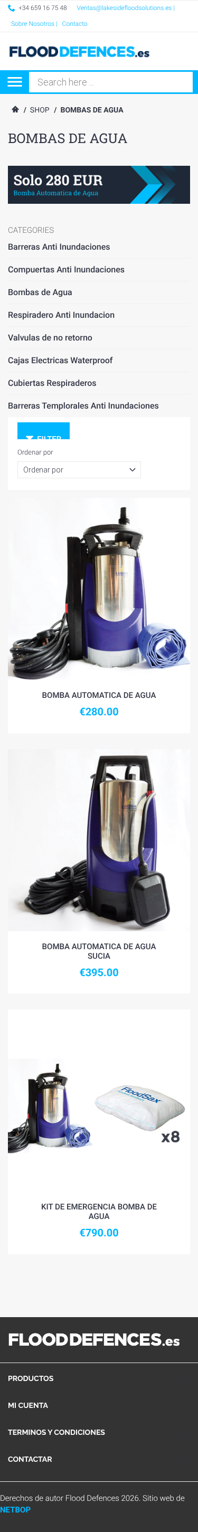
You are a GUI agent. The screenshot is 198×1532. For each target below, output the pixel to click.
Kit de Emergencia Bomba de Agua (99, 1211)
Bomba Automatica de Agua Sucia (99, 951)
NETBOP (15, 1510)
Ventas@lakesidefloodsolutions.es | (126, 8)
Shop (40, 110)
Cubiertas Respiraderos (52, 383)
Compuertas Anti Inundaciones (66, 269)
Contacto (75, 23)
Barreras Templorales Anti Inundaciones (83, 406)
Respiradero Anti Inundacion (61, 315)
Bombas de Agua (40, 292)
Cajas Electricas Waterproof (60, 360)
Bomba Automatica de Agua (99, 695)
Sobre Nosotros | (34, 23)
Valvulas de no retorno (50, 338)
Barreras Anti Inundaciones (59, 247)
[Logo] (83, 51)
